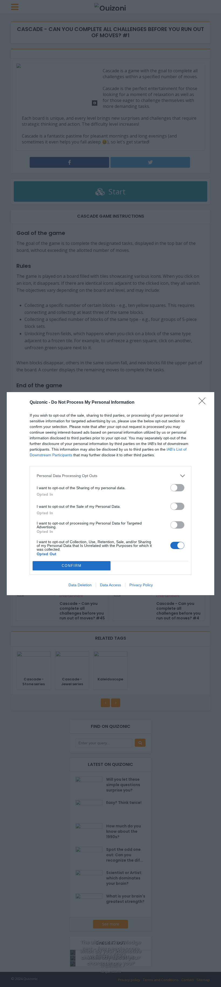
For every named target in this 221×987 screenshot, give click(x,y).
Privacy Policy (141, 585)
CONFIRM (72, 566)
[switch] (177, 487)
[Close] (204, 402)
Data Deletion (80, 585)
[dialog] (110, 493)
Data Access (110, 585)
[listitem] (110, 476)
